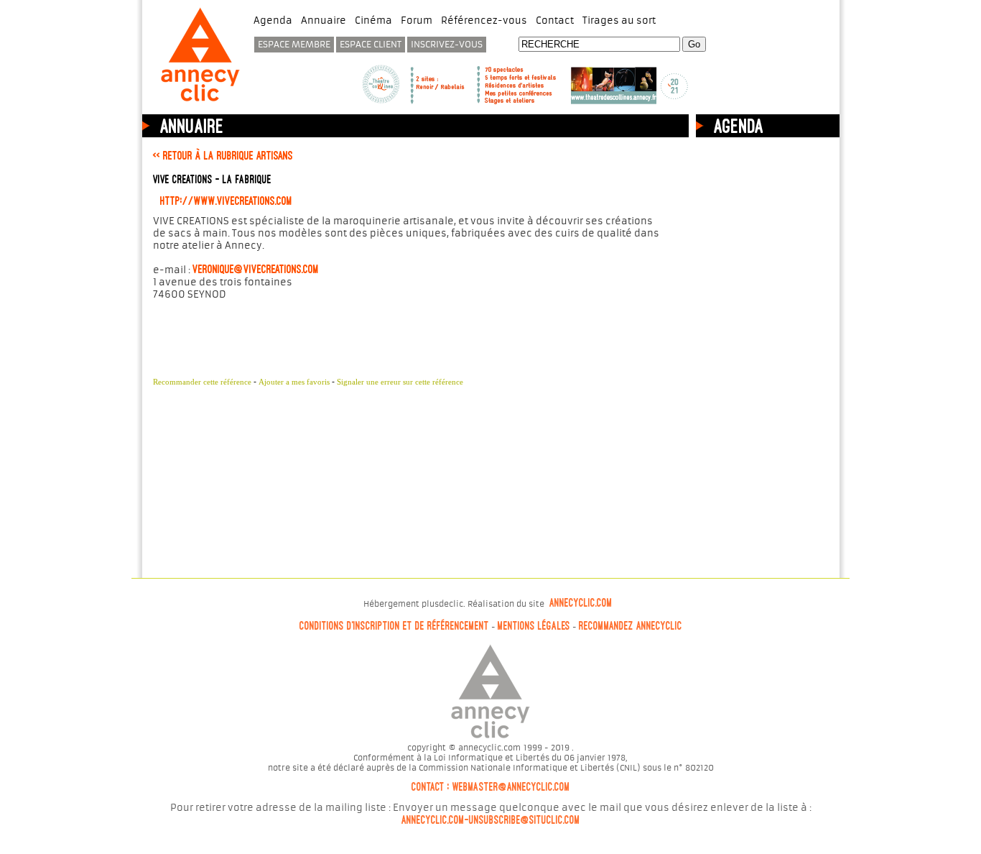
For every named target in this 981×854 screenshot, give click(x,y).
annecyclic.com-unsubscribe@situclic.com (490, 820)
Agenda (273, 20)
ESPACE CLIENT (370, 44)
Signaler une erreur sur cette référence (400, 381)
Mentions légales (534, 626)
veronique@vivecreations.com (255, 269)
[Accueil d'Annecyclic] (200, 103)
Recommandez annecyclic (630, 626)
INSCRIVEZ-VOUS (447, 44)
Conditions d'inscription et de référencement (394, 626)
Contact (555, 20)
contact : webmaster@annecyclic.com (491, 787)
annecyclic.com (581, 603)
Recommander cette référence (202, 381)
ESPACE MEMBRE (294, 44)
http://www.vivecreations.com (226, 200)
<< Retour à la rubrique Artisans (223, 155)
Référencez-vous (484, 20)
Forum (416, 20)
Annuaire (323, 20)
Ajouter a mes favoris (294, 381)
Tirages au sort (619, 20)
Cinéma (373, 20)
